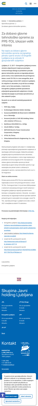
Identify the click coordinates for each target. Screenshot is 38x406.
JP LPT (4, 327)
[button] (2, 395)
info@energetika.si (8, 365)
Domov (4, 21)
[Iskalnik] (26, 3)
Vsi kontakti (5, 369)
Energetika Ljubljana (15, 21)
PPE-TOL (31, 211)
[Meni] (31, 3)
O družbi (4, 308)
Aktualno (4, 310)
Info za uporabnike (7, 305)
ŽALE (3, 333)
